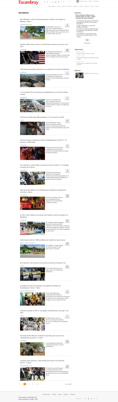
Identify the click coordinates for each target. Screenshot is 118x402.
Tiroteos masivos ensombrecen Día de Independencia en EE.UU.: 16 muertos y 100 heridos (43, 141)
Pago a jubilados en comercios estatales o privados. (85, 26)
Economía (69, 6)
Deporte (76, 6)
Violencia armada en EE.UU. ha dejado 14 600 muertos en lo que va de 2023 (44, 311)
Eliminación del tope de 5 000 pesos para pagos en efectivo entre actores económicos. (87, 22)
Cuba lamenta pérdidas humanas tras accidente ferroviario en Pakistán (44, 69)
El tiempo (54, 394)
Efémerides (72, 394)
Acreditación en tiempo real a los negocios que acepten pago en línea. (86, 34)
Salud (91, 6)
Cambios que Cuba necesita (91, 73)
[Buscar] (77, 1)
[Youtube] (55, 2)
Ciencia (97, 6)
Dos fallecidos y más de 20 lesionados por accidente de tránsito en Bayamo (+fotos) (42, 20)
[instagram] (58, 2)
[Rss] (44, 2)
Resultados (87, 43)
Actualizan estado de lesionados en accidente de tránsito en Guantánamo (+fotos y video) (40, 287)
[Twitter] (50, 2)
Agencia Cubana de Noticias (27, 243)
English (90, 1)
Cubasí (22, 120)
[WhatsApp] (53, 2)
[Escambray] (28, 2)
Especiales (65, 394)
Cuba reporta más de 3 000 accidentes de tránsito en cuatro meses (42, 240)
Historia (87, 6)
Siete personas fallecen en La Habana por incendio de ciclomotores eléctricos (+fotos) (43, 191)
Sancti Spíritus (52, 6)
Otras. (79, 37)
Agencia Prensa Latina (26, 24)
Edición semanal (83, 1)
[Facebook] (47, 2)
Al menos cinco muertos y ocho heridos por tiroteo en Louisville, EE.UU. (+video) (42, 361)
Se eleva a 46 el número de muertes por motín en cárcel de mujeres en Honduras (44, 216)
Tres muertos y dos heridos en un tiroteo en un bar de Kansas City (43, 263)
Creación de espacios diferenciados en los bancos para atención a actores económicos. (87, 30)
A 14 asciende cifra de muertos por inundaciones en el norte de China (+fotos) (44, 93)
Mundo (63, 6)
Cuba (58, 6)
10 (38, 384)
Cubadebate (23, 49)
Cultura (81, 6)
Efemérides (96, 1)
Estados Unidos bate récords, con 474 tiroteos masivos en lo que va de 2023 (44, 45)
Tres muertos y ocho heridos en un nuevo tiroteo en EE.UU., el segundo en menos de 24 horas (44, 166)
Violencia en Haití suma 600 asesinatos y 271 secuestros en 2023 (42, 117)
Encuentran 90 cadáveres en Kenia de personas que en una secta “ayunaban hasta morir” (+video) (42, 336)
